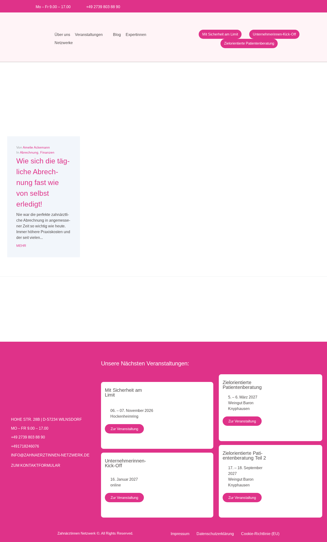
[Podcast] (297, 5)
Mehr (21, 246)
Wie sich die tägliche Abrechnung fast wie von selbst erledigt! (43, 182)
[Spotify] (289, 5)
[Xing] (281, 5)
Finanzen (47, 152)
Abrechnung (29, 152)
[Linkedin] (273, 5)
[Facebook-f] (250, 5)
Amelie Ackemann (36, 147)
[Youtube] (265, 5)
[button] (92, 35)
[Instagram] (257, 5)
